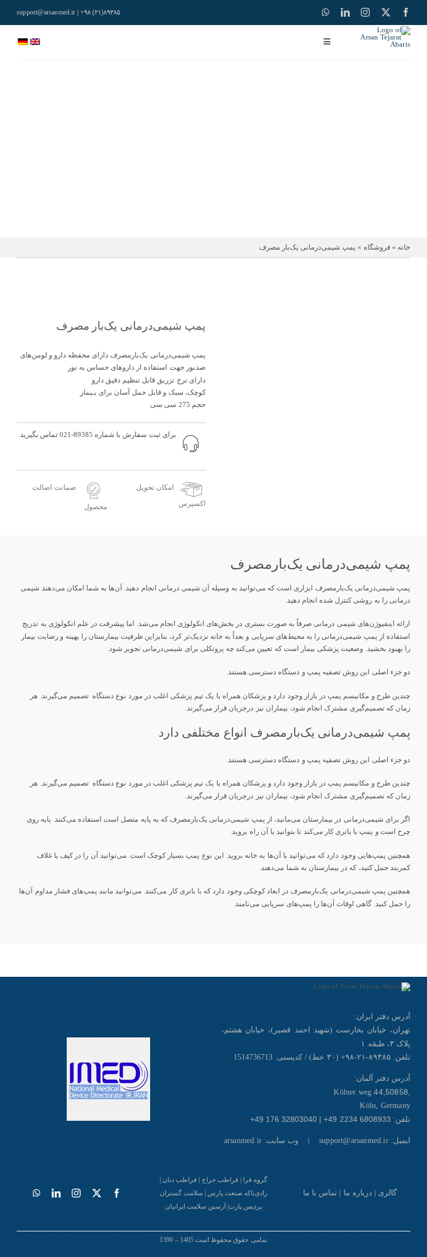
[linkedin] (345, 12)
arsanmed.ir (243, 1140)
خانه (404, 247)
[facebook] (405, 12)
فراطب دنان (179, 1180)
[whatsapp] (326, 12)
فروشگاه (377, 247)
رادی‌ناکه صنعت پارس (237, 1193)
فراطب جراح (220, 1180)
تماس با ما (320, 1193)
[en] (35, 42)
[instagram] (365, 12)
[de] (23, 42)
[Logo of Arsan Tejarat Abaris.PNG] (384, 30)
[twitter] (385, 12)
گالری (387, 1193)
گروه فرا (255, 1180)
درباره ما (358, 1193)
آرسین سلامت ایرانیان (195, 1206)
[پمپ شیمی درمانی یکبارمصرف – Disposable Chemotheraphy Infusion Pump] (315, 396)
